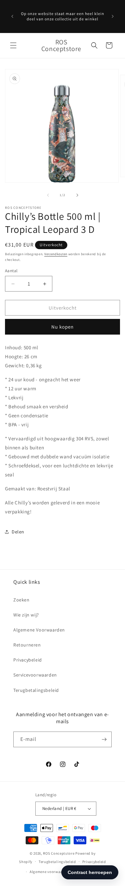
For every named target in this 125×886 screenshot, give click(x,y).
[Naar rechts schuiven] (77, 195)
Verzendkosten (55, 254)
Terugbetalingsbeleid (36, 690)
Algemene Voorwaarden (39, 630)
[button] (13, 45)
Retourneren (27, 645)
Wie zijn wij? (26, 615)
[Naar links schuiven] (48, 195)
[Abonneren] (104, 739)
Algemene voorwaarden (50, 871)
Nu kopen (62, 327)
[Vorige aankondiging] (12, 16)
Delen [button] (18, 532)
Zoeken (21, 600)
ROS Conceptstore (58, 853)
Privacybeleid (27, 660)
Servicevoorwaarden (35, 675)
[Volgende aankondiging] (112, 16)
